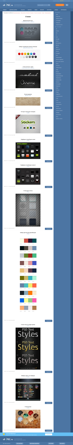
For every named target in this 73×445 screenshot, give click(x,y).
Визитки (29, 9)
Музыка (57, 71)
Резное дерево (28, 94)
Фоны (57, 116)
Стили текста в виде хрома (28, 324)
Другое (57, 47)
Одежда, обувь (58, 79)
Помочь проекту (60, 4)
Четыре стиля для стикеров (28, 111)
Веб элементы (58, 43)
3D (56, 28)
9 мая (43, 12)
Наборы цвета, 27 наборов (28, 375)
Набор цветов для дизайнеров (28, 232)
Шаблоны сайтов (13, 9)
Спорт (57, 98)
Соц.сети (23, 9)
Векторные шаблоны (34, 443)
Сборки (57, 92)
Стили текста (58, 102)
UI (56, 34)
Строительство (58, 104)
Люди (57, 69)
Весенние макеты (16, 12)
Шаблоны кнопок (26, 47)
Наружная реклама (59, 75)
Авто (57, 36)
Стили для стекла (28, 190)
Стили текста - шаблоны (29, 21)
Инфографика (58, 73)
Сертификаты (63, 9)
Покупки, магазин (59, 110)
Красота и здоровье (59, 59)
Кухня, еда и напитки (60, 61)
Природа (57, 112)
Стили (23, 21)
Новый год (58, 16)
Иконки (57, 51)
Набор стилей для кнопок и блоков (28, 46)
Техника (57, 106)
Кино (57, 55)
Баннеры (57, 39)
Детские (57, 45)
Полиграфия (58, 20)
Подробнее (48, 42)
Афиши (56, 9)
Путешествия (58, 114)
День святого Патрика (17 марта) (27, 12)
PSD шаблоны (19, 443)
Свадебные (58, 94)
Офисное (57, 81)
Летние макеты (48, 12)
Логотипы (49, 9)
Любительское (58, 67)
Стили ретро (28, 406)
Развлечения (58, 108)
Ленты (57, 63)
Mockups (42, 9)
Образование (58, 77)
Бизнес (57, 41)
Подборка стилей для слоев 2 (28, 165)
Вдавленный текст (28, 20)
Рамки (36, 9)
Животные (58, 49)
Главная (4, 0)
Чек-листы (62, 443)
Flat (56, 32)
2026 (57, 14)
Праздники (58, 22)
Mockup (57, 30)
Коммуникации (59, 57)
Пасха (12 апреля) (37, 12)
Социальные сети (59, 24)
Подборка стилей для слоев (28, 139)
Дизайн (26, 95)
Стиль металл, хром (28, 66)
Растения (57, 90)
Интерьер (58, 53)
